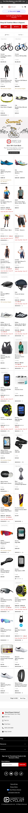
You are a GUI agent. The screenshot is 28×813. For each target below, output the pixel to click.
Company (3, 749)
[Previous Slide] (1, 2)
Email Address (6, 761)
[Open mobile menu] (2, 7)
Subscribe (22, 764)
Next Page (22, 698)
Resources (3, 744)
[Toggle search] (22, 7)
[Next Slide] (27, 2)
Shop (1, 739)
